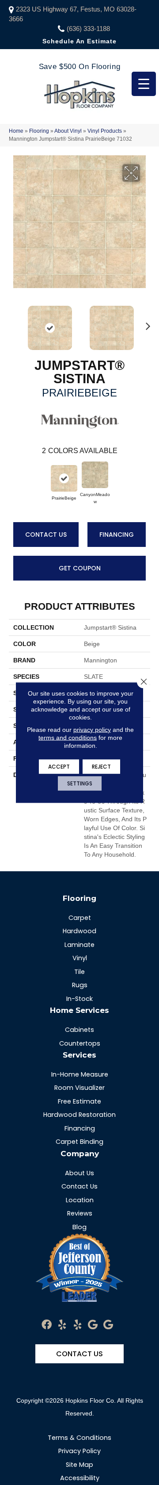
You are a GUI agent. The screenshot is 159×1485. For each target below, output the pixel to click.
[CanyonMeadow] (95, 474)
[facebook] (47, 1325)
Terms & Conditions (79, 1437)
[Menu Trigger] (144, 84)
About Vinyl (68, 131)
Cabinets (79, 1029)
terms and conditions (67, 737)
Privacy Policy (79, 1451)
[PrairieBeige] (64, 478)
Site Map (79, 1464)
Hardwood (79, 931)
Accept (59, 766)
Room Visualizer (79, 1087)
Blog (79, 1227)
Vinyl (79, 958)
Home (16, 131)
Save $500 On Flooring (79, 66)
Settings (79, 783)
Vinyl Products (104, 131)
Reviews (79, 1213)
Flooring (39, 131)
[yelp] (62, 1325)
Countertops (79, 1043)
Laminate (79, 944)
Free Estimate (79, 1101)
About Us (79, 1173)
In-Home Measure (79, 1074)
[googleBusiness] (93, 1325)
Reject (101, 766)
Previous (13, 323)
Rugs (79, 985)
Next (145, 323)
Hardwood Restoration (79, 1114)
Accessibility (79, 1477)
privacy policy (92, 729)
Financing (116, 534)
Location (80, 1200)
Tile (79, 971)
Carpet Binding (79, 1141)
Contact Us (46, 534)
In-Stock (79, 998)
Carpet (79, 917)
